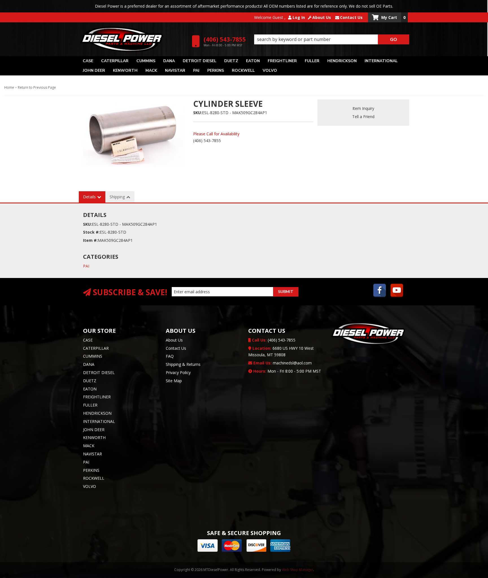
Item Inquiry (363, 108)
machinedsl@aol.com (282, 363)
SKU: (197, 112)
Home (9, 87)
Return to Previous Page (37, 87)
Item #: (90, 240)
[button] (331, 39)
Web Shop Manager (297, 569)
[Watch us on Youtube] (397, 291)
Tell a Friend (363, 116)
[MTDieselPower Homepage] (133, 39)
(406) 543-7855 (273, 340)
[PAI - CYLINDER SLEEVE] (134, 134)
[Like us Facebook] (379, 291)
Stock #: (91, 232)
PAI (86, 266)
